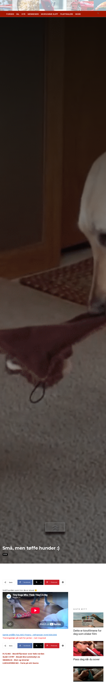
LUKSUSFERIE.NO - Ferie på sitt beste (21, 663)
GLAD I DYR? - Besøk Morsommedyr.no (21, 656)
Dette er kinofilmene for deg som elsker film (87, 632)
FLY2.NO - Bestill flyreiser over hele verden (23, 653)
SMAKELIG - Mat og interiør (16, 660)
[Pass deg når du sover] (88, 648)
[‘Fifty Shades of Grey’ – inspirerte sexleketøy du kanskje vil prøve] (88, 674)
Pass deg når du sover (86, 659)
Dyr (5, 554)
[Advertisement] (33, 575)
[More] (63, 582)
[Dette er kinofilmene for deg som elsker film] (88, 620)
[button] (98, 13)
